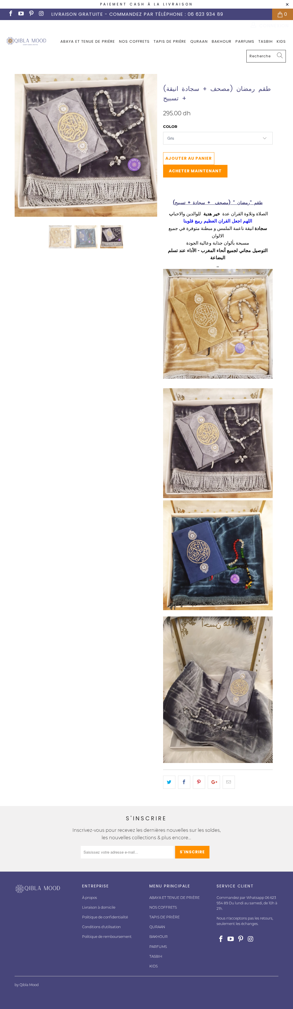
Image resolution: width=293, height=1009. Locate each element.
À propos (89, 897)
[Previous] (22, 145)
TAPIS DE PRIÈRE (170, 41)
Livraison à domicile (98, 907)
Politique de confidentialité (105, 917)
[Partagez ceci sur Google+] (214, 782)
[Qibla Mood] (26, 41)
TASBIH (265, 41)
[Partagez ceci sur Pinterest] (199, 782)
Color (170, 126)
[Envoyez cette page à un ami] (229, 782)
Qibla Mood (176, 77)
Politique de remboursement (107, 936)
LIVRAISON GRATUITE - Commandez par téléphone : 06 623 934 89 (137, 14)
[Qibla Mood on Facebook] (10, 14)
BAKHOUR (221, 41)
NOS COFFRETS (134, 41)
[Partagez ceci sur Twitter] (169, 782)
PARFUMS (244, 41)
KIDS (281, 41)
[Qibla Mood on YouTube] (20, 14)
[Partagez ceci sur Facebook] (184, 782)
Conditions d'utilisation (101, 927)
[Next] (150, 145)
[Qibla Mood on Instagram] (41, 14)
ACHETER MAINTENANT (195, 171)
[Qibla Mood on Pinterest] (31, 14)
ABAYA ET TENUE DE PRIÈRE (87, 41)
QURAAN (199, 41)
